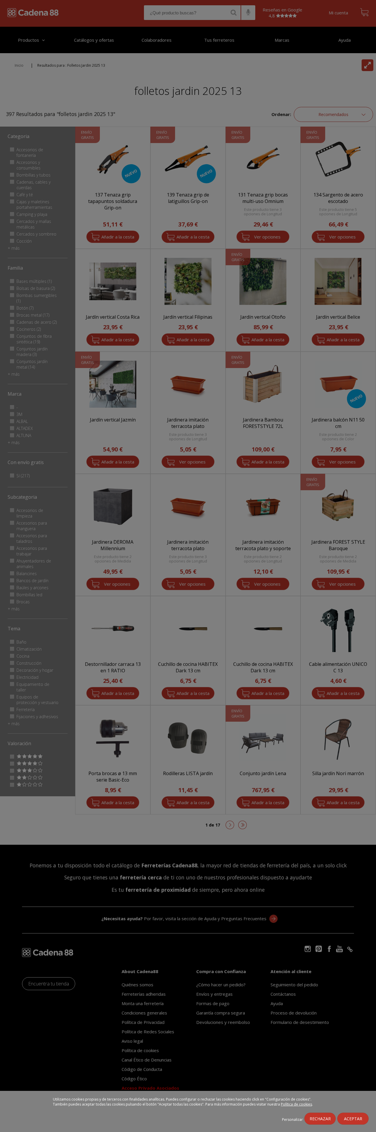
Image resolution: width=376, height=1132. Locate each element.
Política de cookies (296, 1104)
